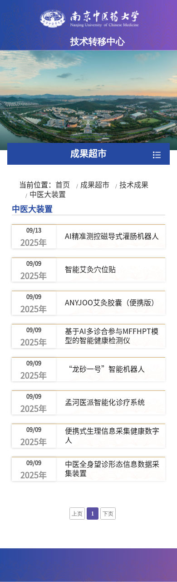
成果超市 (94, 184)
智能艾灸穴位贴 (90, 269)
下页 (108, 514)
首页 (62, 184)
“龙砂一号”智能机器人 (105, 369)
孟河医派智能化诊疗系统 (105, 402)
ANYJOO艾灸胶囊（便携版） (111, 302)
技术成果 (133, 184)
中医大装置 (48, 194)
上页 (77, 514)
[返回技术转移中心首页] (88, 19)
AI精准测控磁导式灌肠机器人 (112, 236)
